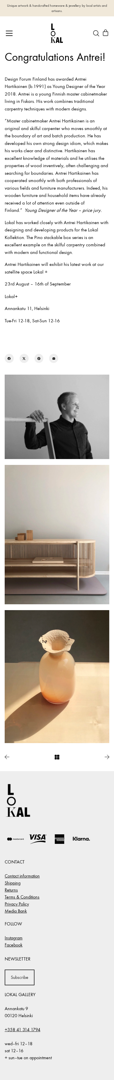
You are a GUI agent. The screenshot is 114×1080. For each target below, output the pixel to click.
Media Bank (16, 911)
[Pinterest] (39, 358)
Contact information (22, 876)
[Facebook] (9, 358)
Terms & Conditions (22, 897)
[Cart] (105, 33)
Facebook (14, 945)
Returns (11, 890)
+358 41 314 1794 (22, 1029)
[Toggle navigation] (9, 33)
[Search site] (96, 33)
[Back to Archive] (57, 757)
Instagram (14, 938)
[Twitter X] (24, 358)
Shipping (12, 883)
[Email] (53, 358)
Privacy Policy (17, 904)
